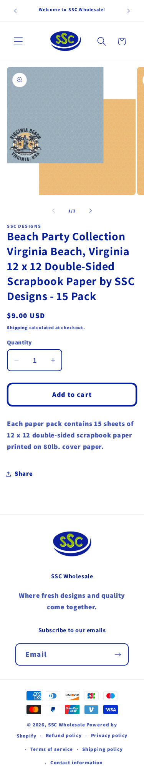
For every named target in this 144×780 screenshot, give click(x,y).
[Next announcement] (128, 10)
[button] (18, 41)
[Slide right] (90, 210)
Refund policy (64, 735)
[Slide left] (53, 210)
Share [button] (24, 473)
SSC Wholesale (66, 724)
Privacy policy (109, 735)
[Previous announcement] (15, 10)
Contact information (76, 762)
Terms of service (51, 749)
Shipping (17, 327)
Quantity (19, 342)
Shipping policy (102, 749)
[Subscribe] (118, 654)
